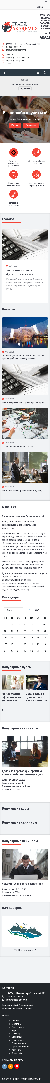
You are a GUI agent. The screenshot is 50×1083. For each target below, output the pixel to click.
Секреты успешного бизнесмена (22, 883)
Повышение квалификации (13, 184)
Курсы (14, 125)
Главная (15, 1020)
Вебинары (17, 1037)
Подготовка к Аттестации (13, 204)
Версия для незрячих (15, 60)
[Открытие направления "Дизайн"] (25, 423)
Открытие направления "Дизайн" (18, 446)
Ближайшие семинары (19, 822)
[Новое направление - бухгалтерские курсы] (25, 244)
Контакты (16, 1050)
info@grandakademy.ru (16, 50)
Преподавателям (20, 1046)
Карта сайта (17, 1053)
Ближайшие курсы (16, 808)
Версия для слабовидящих (18, 58)
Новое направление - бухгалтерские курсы (23, 402)
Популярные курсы (17, 667)
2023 (29, 609)
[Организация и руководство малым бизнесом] (37, 682)
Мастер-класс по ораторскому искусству (22, 490)
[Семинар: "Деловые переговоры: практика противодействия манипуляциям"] (25, 332)
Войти (8, 63)
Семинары (31, 125)
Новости (8, 309)
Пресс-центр (18, 1027)
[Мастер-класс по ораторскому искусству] (25, 467)
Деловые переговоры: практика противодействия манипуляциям (22, 772)
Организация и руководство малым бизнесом (36, 697)
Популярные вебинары (20, 841)
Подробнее (25, 88)
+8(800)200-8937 (13, 47)
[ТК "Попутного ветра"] (25, 931)
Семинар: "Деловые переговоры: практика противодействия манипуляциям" (23, 357)
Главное (8, 219)
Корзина (9, 55)
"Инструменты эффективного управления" (11, 697)
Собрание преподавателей (25, 84)
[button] (41, 86)
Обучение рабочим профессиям (36, 162)
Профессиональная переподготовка (36, 184)
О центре (9, 507)
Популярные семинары (20, 728)
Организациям (19, 1043)
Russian (39, 7)
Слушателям (18, 1040)
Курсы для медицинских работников (13, 163)
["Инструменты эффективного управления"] (13, 682)
